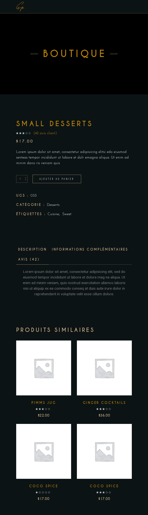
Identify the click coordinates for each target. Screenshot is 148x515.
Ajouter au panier (57, 179)
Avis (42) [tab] (29, 259)
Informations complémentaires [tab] (90, 249)
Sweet (66, 214)
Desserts (53, 205)
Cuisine (53, 214)
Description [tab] (32, 249)
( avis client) (45, 133)
